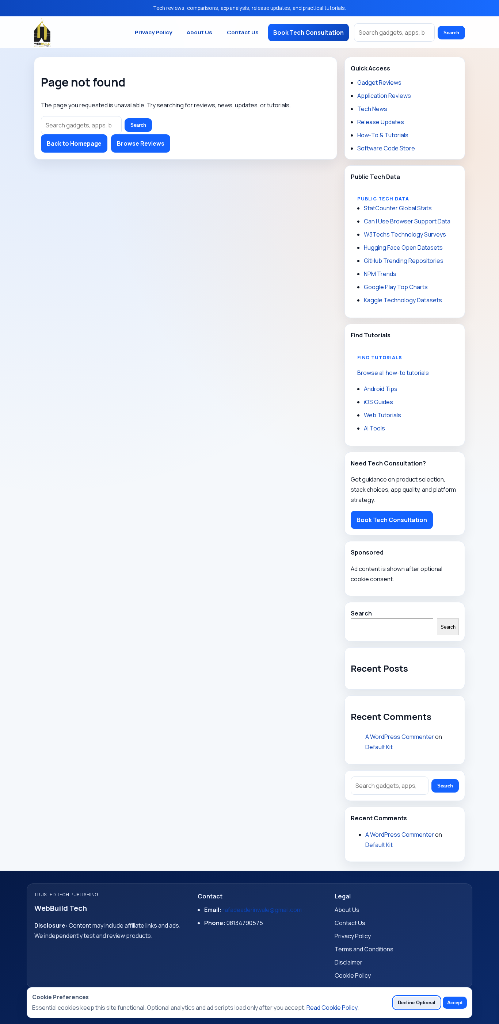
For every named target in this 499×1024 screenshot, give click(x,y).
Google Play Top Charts (396, 287)
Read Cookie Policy (331, 1008)
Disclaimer (348, 962)
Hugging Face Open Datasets (403, 247)
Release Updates (380, 122)
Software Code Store (386, 148)
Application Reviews (384, 96)
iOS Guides (378, 402)
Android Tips (380, 389)
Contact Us (243, 32)
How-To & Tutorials (382, 135)
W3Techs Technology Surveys (405, 234)
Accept (454, 1002)
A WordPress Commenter (399, 737)
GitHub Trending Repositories (403, 261)
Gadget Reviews (379, 82)
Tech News (372, 109)
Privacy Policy (153, 32)
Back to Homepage (74, 143)
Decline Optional (416, 1002)
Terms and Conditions (364, 949)
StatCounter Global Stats (398, 208)
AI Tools (374, 428)
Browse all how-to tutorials (393, 373)
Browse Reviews (140, 143)
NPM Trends (380, 274)
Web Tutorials (382, 415)
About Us (199, 32)
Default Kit (379, 747)
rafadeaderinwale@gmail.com (262, 910)
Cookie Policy (353, 975)
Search (451, 32)
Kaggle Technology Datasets (403, 300)
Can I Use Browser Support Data (407, 221)
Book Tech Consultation (308, 32)
